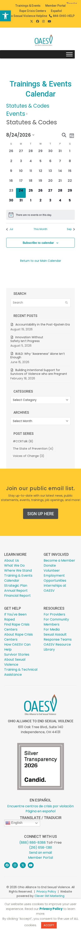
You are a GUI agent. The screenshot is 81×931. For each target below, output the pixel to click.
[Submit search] (66, 303)
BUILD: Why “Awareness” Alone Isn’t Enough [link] (37, 356)
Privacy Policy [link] (46, 891)
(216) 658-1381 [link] (40, 847)
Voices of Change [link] (28, 456)
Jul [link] (11, 229)
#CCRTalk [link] (23, 441)
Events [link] (15, 114)
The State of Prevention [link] (33, 448)
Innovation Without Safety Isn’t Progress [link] (26, 339)
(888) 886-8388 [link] (32, 842)
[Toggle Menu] (69, 54)
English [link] (16, 822)
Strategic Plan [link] (15, 585)
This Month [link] (40, 229)
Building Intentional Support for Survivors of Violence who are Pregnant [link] (39, 372)
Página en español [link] (40, 811)
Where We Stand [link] (18, 570)
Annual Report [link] (16, 590)
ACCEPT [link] (49, 925)
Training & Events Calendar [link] (18, 578)
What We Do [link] (14, 565)
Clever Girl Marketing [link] (49, 896)
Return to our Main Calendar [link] (40, 261)
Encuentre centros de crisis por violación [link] (40, 806)
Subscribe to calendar (38, 242)
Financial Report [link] (17, 595)
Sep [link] (69, 229)
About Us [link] (11, 560)
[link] (5, 15)
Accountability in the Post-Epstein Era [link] (42, 324)
